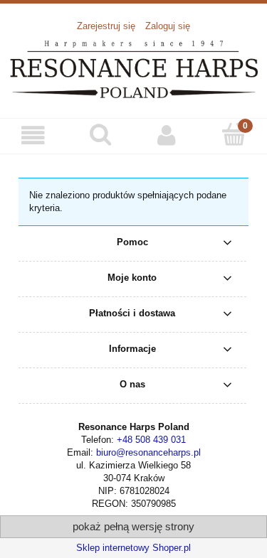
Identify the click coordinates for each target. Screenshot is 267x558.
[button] (33, 135)
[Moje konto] (167, 135)
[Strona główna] (133, 67)
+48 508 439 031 (151, 439)
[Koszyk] (233, 134)
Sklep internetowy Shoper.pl (133, 547)
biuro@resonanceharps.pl (148, 452)
